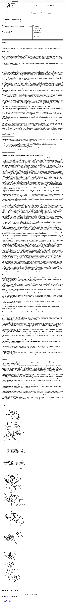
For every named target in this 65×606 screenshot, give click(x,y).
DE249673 (5, 602)
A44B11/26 (49, 13)
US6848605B (6, 600)
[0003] (9, 602)
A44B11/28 (34, 13)
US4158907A (6, 601)
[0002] (10, 600)
